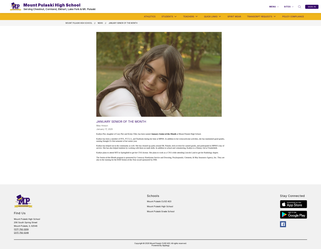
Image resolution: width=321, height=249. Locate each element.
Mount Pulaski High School (79, 23)
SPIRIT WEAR (234, 16)
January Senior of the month (123, 23)
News (100, 23)
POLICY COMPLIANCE (293, 16)
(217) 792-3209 (21, 229)
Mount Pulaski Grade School (160, 211)
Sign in (312, 7)
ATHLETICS (149, 16)
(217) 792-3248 (21, 232)
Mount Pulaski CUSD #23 (159, 201)
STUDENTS (167, 16)
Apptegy (166, 245)
